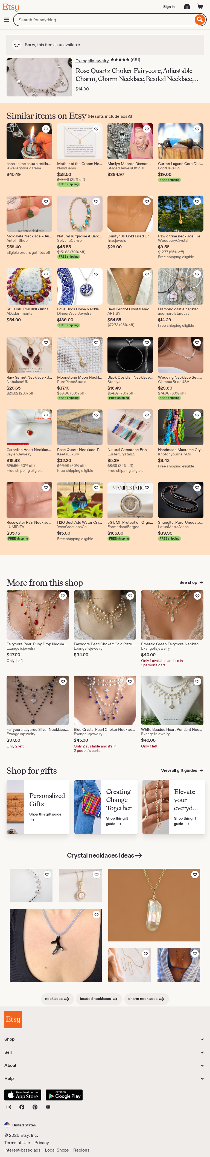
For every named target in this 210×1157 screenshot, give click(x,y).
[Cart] (200, 6)
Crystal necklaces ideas (100, 855)
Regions (81, 1150)
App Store (22, 1095)
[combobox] (103, 19)
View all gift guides (179, 770)
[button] (20, 1124)
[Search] (200, 19)
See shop (188, 582)
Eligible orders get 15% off (28, 252)
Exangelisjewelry (92, 60)
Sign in (169, 6)
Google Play (64, 1095)
